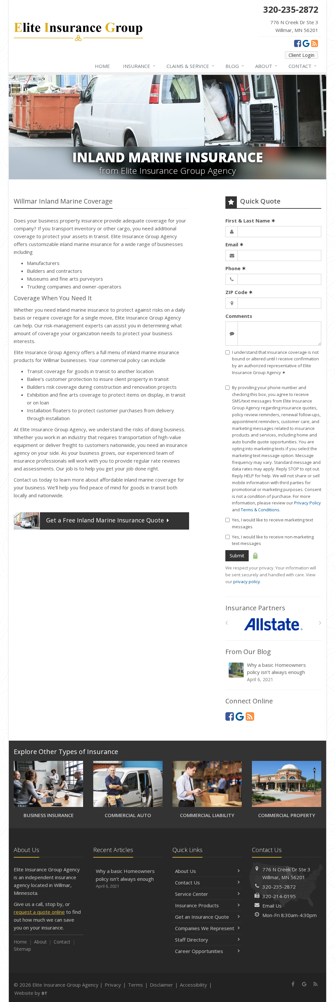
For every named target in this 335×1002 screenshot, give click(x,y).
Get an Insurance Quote (202, 916)
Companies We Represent (204, 928)
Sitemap (22, 949)
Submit (237, 555)
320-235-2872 (279, 886)
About (266, 65)
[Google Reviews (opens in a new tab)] (306, 43)
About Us (185, 871)
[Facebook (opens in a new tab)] (297, 43)
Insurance (139, 65)
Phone (235, 268)
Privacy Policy (307, 503)
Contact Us (187, 882)
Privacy (113, 984)
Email (234, 244)
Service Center (191, 894)
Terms (135, 984)
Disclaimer (161, 984)
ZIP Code (239, 292)
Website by (30, 993)
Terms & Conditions (260, 510)
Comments (238, 316)
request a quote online (39, 912)
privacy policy (246, 581)
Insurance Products (197, 905)
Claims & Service (190, 65)
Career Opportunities (199, 951)
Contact (303, 65)
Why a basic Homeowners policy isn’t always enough (276, 672)
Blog (234, 65)
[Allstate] (273, 624)
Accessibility (193, 984)
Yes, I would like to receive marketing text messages (272, 523)
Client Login (301, 55)
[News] (314, 43)
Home (102, 66)
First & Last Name (250, 220)
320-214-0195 (279, 896)
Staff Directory (191, 939)
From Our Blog (248, 651)
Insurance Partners (255, 607)
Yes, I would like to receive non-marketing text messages (273, 540)
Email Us (272, 905)
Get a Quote (105, 520)
